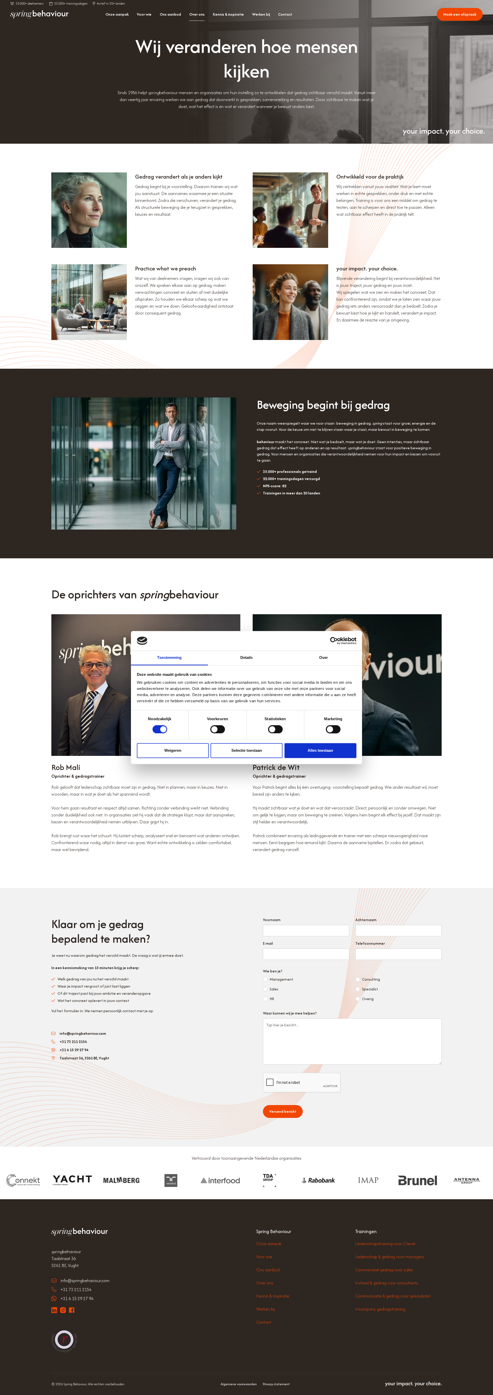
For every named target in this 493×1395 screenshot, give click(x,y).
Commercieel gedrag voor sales (384, 1270)
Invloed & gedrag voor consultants (386, 1283)
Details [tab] (246, 658)
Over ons (197, 14)
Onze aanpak (117, 14)
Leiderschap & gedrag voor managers (389, 1257)
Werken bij (261, 14)
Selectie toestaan (246, 750)
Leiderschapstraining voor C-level (385, 1244)
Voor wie (144, 14)
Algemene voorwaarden (239, 1384)
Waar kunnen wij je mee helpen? (290, 1013)
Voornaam (271, 919)
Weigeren (172, 750)
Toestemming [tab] (169, 658)
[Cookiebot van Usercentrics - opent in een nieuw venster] (333, 641)
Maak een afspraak (459, 14)
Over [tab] (323, 658)
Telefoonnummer (370, 943)
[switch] (217, 729)
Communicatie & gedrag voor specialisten (393, 1296)
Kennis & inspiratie (228, 14)
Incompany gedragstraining (380, 1309)
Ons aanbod (170, 14)
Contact (285, 14)
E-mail (268, 943)
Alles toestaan (320, 750)
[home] (39, 14)
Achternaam (365, 919)
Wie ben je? (272, 971)
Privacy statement (276, 1384)
